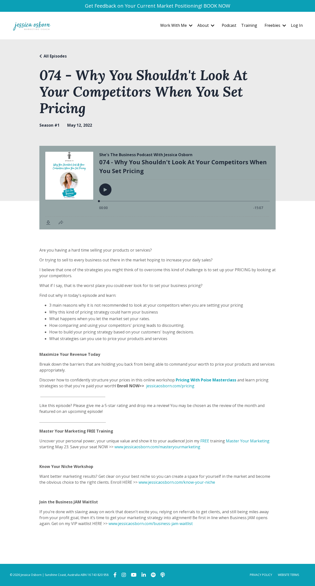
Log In (297, 25)
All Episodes (55, 56)
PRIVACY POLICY (261, 575)
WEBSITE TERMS (288, 575)
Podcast (229, 25)
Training (249, 25)
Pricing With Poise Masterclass (206, 380)
